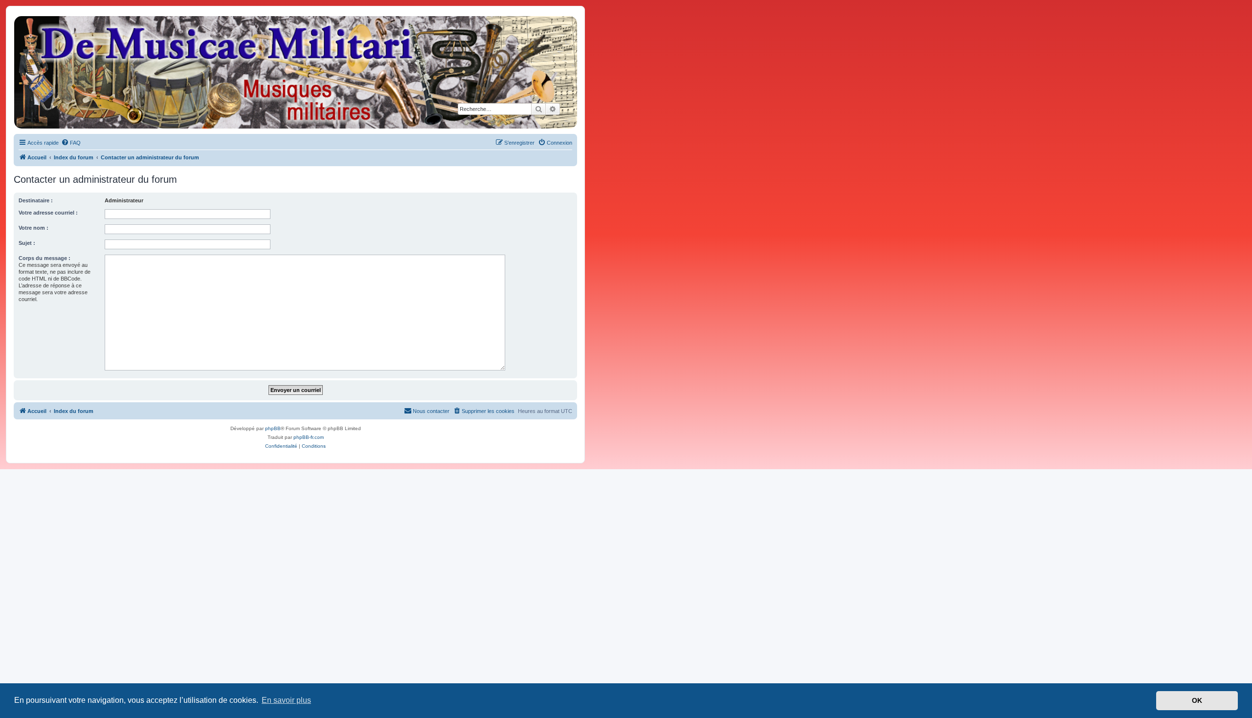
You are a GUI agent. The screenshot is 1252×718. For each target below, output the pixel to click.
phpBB (273, 428)
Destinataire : (36, 200)
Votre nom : (33, 228)
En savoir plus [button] (286, 700)
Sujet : (27, 243)
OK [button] (1197, 700)
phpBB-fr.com (308, 437)
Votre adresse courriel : (48, 213)
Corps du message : (44, 258)
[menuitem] (71, 143)
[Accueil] (295, 72)
